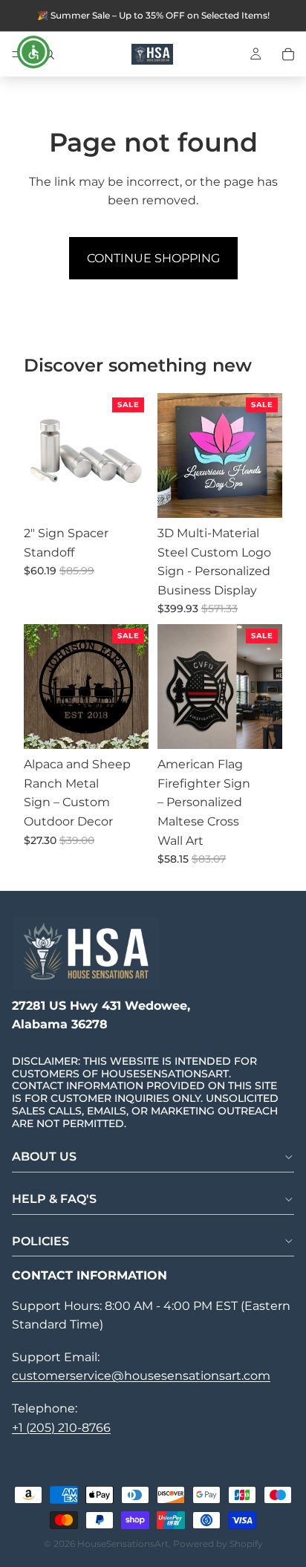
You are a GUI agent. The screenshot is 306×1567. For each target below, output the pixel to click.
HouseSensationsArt (123, 1543)
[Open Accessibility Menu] (34, 52)
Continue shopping (153, 258)
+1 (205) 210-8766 (61, 1428)
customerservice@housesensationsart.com (141, 1376)
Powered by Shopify (218, 1543)
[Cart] (288, 54)
